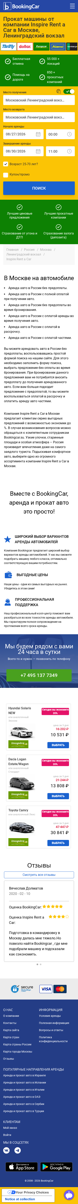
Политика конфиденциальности (53, 1039)
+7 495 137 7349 (39, 675)
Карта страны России (17, 1044)
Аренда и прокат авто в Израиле (24, 1075)
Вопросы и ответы (51, 1030)
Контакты (9, 1023)
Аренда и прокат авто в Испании (24, 1082)
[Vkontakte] (6, 1151)
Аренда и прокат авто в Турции (23, 1111)
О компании (11, 1015)
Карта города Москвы (17, 1051)
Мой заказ (10, 1127)
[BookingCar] (21, 6)
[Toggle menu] (72, 6)
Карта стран (11, 1037)
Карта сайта (11, 1030)
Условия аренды (50, 1015)
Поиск (39, 188)
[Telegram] (17, 1151)
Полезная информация (54, 1023)
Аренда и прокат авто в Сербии (23, 1104)
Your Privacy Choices (32, 1192)
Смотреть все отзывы (39, 875)
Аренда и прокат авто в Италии (23, 1089)
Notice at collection (20, 1199)
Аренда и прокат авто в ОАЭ (21, 1096)
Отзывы (8, 1058)
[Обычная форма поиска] (67, 91)
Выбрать (58, 745)
